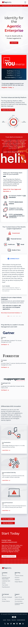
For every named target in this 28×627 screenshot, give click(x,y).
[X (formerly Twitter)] (5, 623)
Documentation (18, 601)
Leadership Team (6, 581)
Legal (4, 619)
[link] (14, 43)
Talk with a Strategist (7, 597)
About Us (4, 575)
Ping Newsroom (6, 587)
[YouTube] (14, 623)
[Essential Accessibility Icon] (14, 617)
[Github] (17, 623)
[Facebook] (11, 623)
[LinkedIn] (8, 623)
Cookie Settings (21, 619)
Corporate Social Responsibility (6, 578)
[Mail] (20, 623)
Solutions (17, 577)
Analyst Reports (18, 581)
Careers (4, 583)
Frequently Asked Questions (19, 604)
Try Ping (4, 599)
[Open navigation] (25, 2)
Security (14, 619)
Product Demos (6, 601)
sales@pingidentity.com (9, 542)
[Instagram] (23, 623)
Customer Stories (19, 575)
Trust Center (5, 585)
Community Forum (19, 599)
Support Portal (18, 597)
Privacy (9, 619)
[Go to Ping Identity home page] (7, 2)
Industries (17, 579)
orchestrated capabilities (15, 215)
